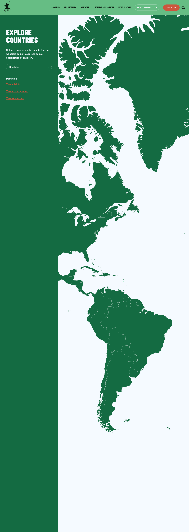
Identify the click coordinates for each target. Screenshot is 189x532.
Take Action (171, 8)
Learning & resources (104, 7)
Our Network (70, 7)
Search (183, 7)
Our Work (85, 7)
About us (55, 7)
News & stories (125, 7)
